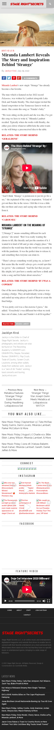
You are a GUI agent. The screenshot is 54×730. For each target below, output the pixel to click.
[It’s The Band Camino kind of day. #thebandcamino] (44, 490)
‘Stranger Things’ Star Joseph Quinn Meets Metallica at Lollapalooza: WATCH (40, 399)
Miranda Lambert (10, 85)
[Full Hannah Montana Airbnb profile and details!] (27, 490)
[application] (27, 589)
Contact (27, 615)
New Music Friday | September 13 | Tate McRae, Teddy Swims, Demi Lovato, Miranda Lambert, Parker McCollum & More (27, 425)
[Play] (5, 600)
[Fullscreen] (48, 600)
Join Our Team (41, 610)
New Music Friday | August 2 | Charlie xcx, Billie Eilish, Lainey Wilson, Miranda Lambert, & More (26, 436)
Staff (28, 610)
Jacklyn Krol (10, 71)
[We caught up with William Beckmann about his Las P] (44, 507)
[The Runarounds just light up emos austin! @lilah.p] (10, 507)
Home (9, 610)
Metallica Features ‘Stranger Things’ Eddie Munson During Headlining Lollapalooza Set (13, 399)
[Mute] (43, 600)
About (19, 610)
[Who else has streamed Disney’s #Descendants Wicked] (10, 490)
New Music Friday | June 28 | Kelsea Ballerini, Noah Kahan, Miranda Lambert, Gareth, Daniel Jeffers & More (26, 447)
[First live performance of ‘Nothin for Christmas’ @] (27, 507)
